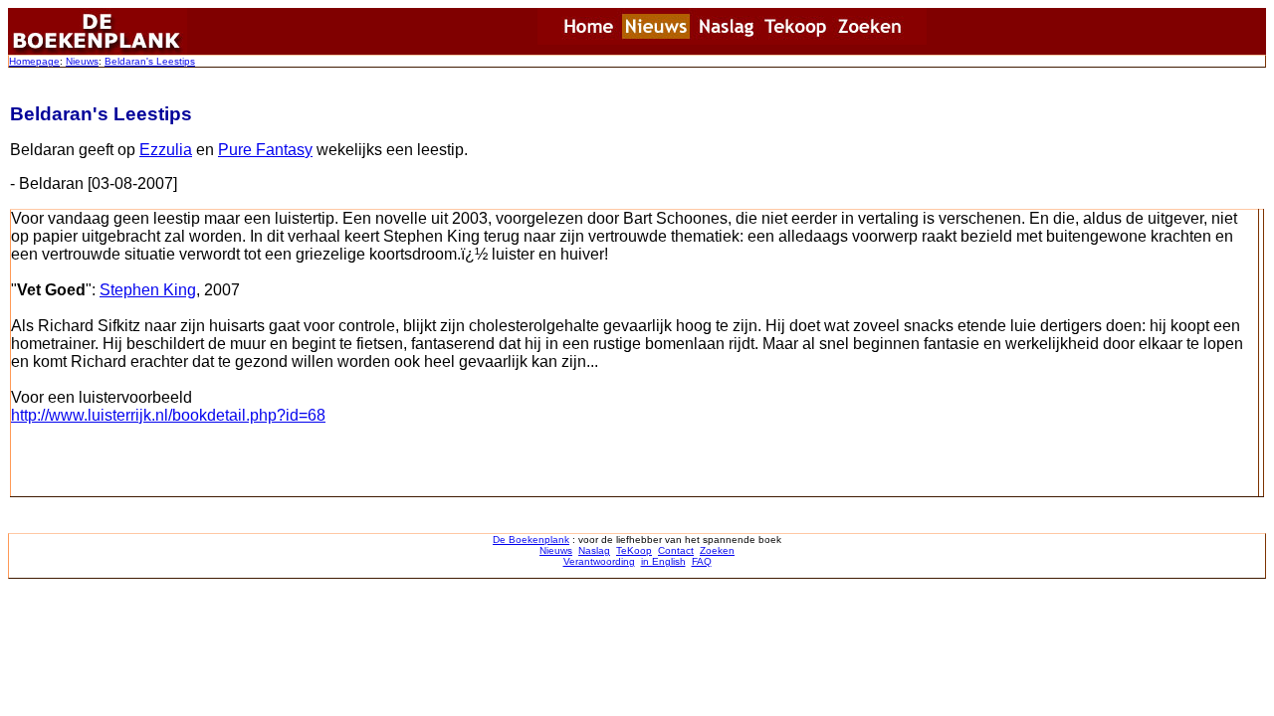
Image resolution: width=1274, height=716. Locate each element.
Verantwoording (599, 561)
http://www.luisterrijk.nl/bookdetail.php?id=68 (168, 415)
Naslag (594, 550)
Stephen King (148, 289)
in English (663, 561)
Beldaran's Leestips (150, 61)
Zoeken (717, 550)
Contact (676, 550)
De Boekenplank (531, 539)
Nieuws (82, 61)
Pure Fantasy (265, 149)
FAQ (702, 561)
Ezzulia (165, 149)
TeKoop (634, 550)
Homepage (34, 61)
